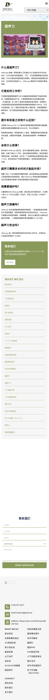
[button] (46, 3)
